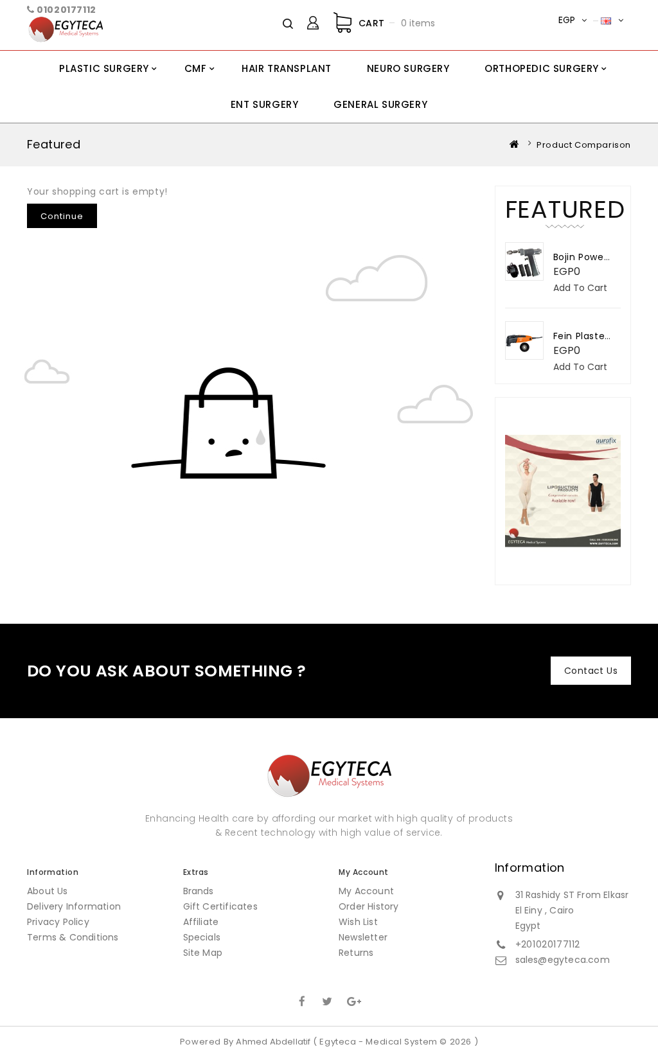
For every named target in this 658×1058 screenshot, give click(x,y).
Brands (198, 891)
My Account (366, 891)
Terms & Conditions (73, 937)
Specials (202, 937)
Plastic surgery (104, 68)
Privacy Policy (58, 921)
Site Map (203, 952)
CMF (195, 68)
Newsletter (363, 937)
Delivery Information (74, 906)
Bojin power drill (590, 257)
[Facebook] (302, 1000)
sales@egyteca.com (562, 959)
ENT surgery (265, 104)
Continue (62, 216)
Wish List (358, 921)
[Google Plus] (352, 1000)
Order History (369, 906)
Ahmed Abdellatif (273, 1042)
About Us (47, 891)
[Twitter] (327, 1000)
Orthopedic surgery (542, 68)
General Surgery (380, 104)
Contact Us (591, 670)
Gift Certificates (220, 906)
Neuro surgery (408, 68)
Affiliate (201, 921)
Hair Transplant (287, 68)
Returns (356, 952)
